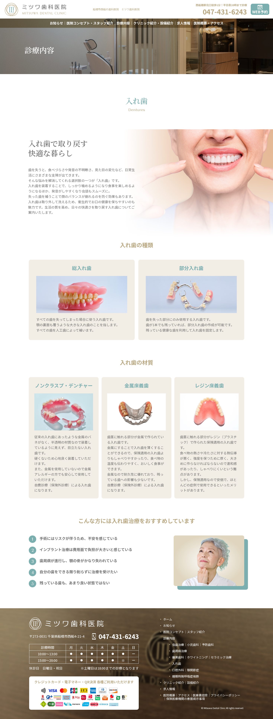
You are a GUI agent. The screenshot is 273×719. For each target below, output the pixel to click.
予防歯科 (208, 644)
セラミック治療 (221, 657)
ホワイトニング (197, 657)
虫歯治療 (178, 644)
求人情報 (183, 23)
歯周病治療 (179, 651)
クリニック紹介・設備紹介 (153, 23)
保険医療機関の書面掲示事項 (185, 698)
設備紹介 (193, 682)
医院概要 (169, 695)
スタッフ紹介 (196, 632)
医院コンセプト (173, 632)
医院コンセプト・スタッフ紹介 (89, 23)
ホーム (167, 619)
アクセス (184, 695)
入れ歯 (176, 663)
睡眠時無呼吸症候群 (185, 676)
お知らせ (56, 23)
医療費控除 (200, 695)
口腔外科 (178, 670)
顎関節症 (193, 670)
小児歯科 (193, 644)
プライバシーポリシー (225, 695)
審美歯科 (178, 657)
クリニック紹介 (173, 682)
